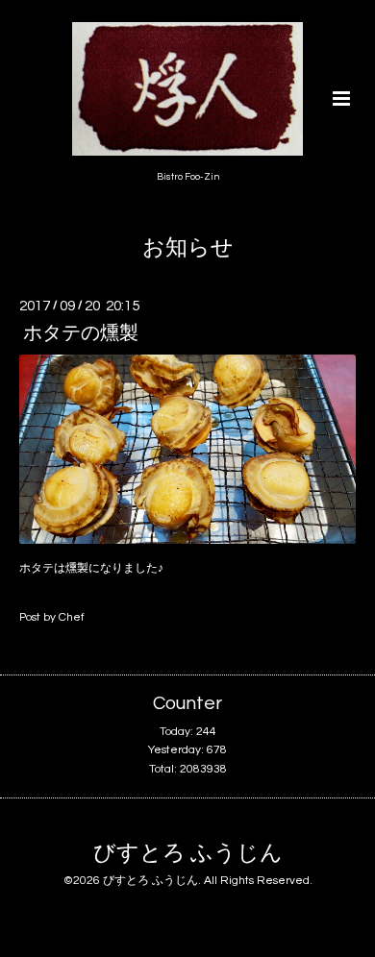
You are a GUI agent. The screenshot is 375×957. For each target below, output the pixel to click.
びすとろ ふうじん (188, 854)
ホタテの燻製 (80, 333)
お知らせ (188, 248)
